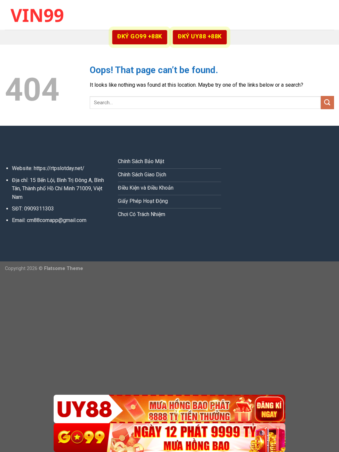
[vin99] (38, 14)
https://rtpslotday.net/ (59, 168)
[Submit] (327, 102)
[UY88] (169, 409)
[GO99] (169, 437)
